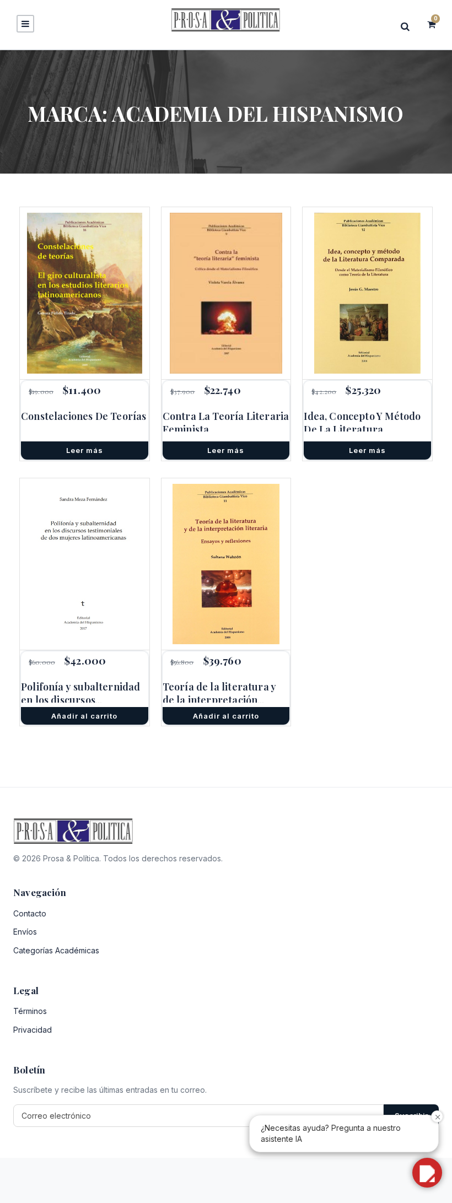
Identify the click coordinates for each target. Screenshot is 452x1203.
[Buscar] (408, 26)
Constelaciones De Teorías (84, 416)
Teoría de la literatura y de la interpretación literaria (220, 700)
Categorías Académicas (56, 950)
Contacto (29, 913)
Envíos (25, 931)
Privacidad (32, 1029)
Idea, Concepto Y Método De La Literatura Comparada (362, 429)
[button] (427, 1173)
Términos (30, 1011)
